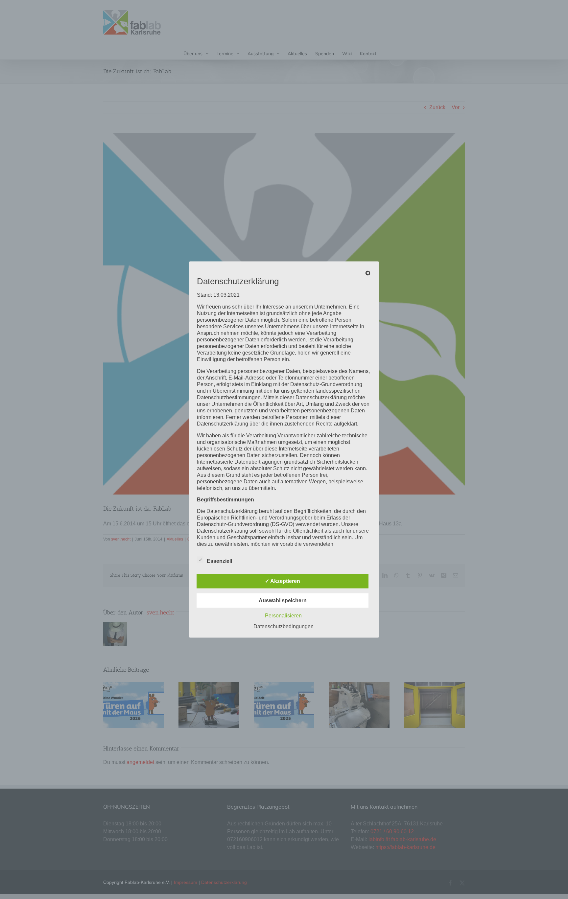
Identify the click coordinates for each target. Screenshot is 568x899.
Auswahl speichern (283, 600)
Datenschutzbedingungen (283, 626)
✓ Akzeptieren (282, 581)
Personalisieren (283, 615)
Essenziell (219, 561)
